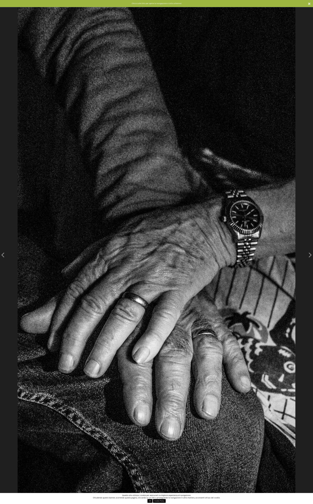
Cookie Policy (159, 501)
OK (150, 501)
